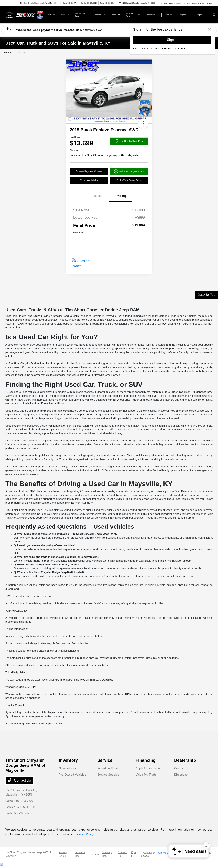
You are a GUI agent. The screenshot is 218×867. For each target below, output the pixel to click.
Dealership (185, 760)
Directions (181, 774)
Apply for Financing (149, 768)
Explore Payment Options (89, 171)
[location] (120, 3)
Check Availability (89, 180)
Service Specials (108, 774)
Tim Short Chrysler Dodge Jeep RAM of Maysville (28, 854)
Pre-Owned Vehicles (72, 774)
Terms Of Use (80, 854)
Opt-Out (133, 854)
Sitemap (95, 854)
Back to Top (206, 294)
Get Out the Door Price (131, 141)
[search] (214, 14)
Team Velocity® (165, 852)
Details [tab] (97, 196)
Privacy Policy (84, 834)
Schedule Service (109, 768)
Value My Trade (146, 774)
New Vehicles (68, 768)
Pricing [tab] (120, 196)
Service (104, 760)
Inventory (68, 760)
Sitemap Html (107, 854)
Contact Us (22, 780)
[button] (143, 123)
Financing (146, 760)
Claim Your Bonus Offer (129, 180)
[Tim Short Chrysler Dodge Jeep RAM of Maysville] (24, 14)
